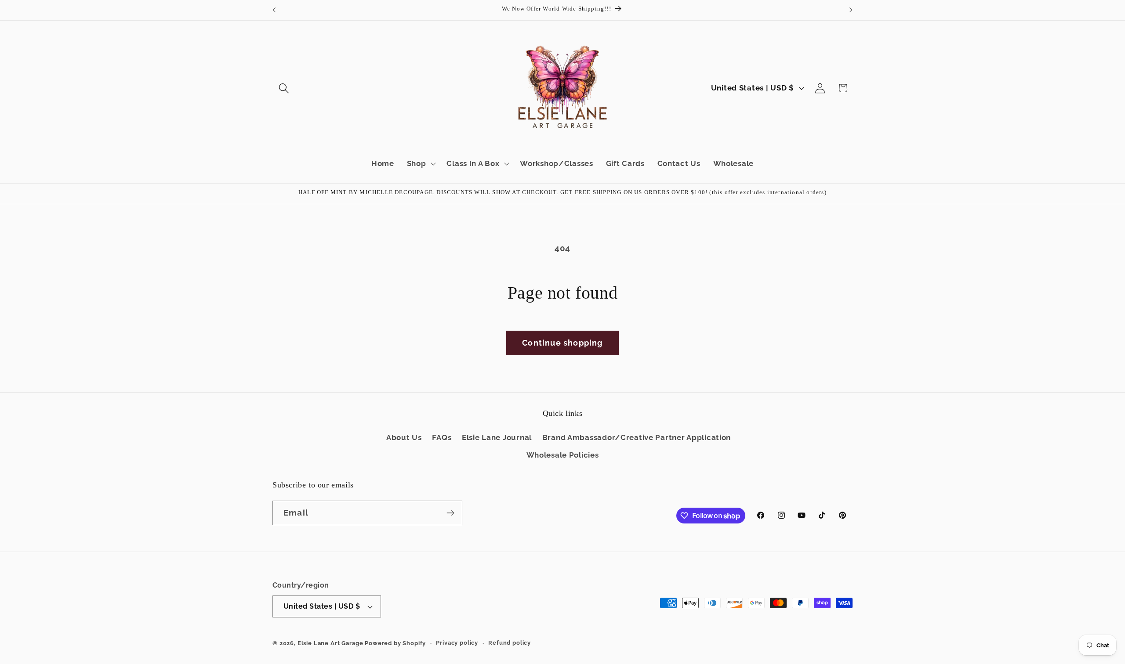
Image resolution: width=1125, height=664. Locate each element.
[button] (284, 88)
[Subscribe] (450, 513)
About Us (404, 437)
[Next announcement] (850, 10)
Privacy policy (457, 642)
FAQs (441, 437)
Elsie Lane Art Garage (330, 643)
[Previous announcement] (274, 10)
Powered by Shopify (395, 643)
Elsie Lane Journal (497, 437)
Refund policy (509, 642)
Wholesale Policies (562, 455)
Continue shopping (562, 342)
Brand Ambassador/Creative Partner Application (636, 437)
